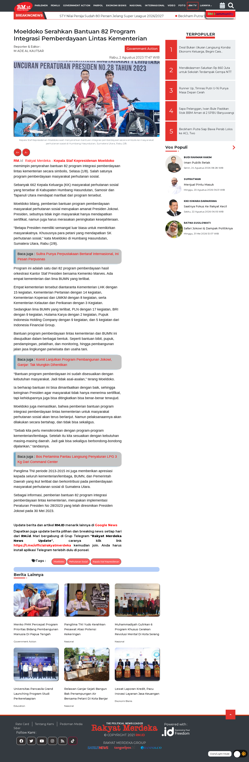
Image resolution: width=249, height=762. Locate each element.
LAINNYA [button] (205, 5)
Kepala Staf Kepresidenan (75, 161)
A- (26, 152)
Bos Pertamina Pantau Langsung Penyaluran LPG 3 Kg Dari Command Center (67, 459)
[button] (222, 6)
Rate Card (22, 724)
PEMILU (55, 5)
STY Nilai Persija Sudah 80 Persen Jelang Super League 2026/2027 (73, 16)
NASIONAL (136, 5)
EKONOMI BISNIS (116, 5)
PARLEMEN (41, 5)
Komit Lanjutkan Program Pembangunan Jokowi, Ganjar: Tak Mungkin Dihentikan (65, 362)
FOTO (181, 5)
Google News (106, 525)
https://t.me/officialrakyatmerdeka (42, 545)
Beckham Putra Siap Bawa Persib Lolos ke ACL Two (179, 16)
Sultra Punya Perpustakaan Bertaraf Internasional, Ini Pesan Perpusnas (68, 256)
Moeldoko (106, 161)
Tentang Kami (44, 724)
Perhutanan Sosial (78, 561)
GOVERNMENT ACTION (76, 5)
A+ (17, 152)
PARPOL (98, 5)
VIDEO (171, 5)
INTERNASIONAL (155, 5)
